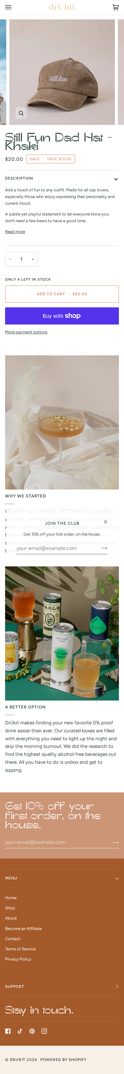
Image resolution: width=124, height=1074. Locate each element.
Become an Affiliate (23, 928)
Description (19, 178)
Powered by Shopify (63, 1059)
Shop (10, 908)
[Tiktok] (20, 1031)
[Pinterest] (32, 1031)
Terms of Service (20, 949)
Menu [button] (11, 878)
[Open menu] (14, 7)
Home (11, 897)
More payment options (26, 332)
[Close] (108, 519)
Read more (15, 231)
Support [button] (14, 986)
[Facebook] (8, 1031)
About (11, 918)
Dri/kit (17, 1059)
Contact (12, 938)
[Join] (110, 842)
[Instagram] (44, 1031)
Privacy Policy (18, 959)
